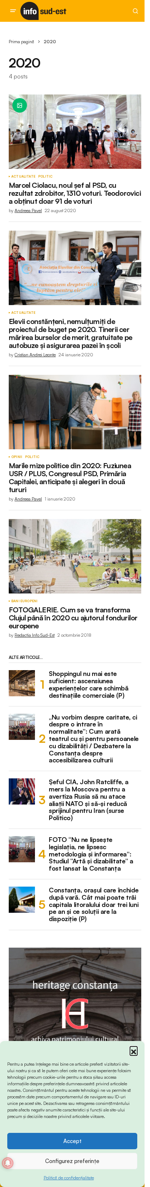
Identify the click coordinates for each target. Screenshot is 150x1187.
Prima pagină (21, 41)
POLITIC (45, 176)
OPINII (16, 457)
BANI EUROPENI (24, 601)
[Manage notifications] (7, 1163)
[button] (133, 1050)
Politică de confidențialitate (69, 1177)
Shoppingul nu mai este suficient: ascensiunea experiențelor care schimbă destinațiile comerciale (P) (89, 684)
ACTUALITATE (23, 176)
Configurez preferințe (72, 1161)
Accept (72, 1141)
